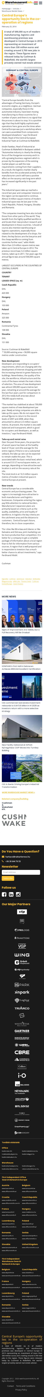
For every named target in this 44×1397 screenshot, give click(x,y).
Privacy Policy (21, 1389)
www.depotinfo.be (8, 1273)
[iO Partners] (22, 1075)
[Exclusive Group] (22, 1099)
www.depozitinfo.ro (8, 1308)
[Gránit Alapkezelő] (22, 962)
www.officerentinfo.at (9, 1191)
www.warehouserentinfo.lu (11, 1299)
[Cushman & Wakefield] (22, 1059)
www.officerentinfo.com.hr (11, 1203)
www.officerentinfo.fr (9, 1215)
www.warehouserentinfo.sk (11, 1323)
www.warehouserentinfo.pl (31, 1299)
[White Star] (22, 1024)
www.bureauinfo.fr (8, 1212)
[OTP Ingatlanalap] (22, 969)
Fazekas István (26, 581)
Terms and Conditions (25, 1386)
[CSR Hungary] (22, 1133)
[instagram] (19, 893)
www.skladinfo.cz (28, 1273)
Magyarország (7, 581)
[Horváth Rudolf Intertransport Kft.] (22, 1038)
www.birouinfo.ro (7, 1236)
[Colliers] (22, 1067)
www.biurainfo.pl (27, 1224)
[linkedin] (12, 893)
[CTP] (22, 911)
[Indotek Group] (22, 976)
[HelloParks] (22, 921)
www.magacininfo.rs (29, 1308)
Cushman (35, 581)
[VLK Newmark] (22, 1092)
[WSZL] (22, 1045)
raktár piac (16, 581)
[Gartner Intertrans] (22, 1031)
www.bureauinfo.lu (8, 1224)
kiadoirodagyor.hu (28, 1154)
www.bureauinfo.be (28, 1188)
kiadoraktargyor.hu (28, 1166)
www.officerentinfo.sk (9, 1250)
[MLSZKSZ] (22, 1106)
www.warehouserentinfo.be (11, 1276)
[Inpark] (22, 992)
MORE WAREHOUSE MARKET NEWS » (18, 792)
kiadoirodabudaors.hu (9, 1157)
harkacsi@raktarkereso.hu (18, 856)
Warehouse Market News (12, 11)
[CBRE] (22, 1052)
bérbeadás (36, 579)
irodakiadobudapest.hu (9, 1154)
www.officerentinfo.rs (29, 1239)
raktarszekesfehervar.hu (30, 1169)
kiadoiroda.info (7, 1151)
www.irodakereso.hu (29, 1212)
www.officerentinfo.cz (29, 1203)
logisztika (5, 579)
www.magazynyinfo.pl (29, 1296)
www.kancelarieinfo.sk (9, 1247)
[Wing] (22, 954)
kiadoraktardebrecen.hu (10, 1169)
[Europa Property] (22, 1127)
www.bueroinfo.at (8, 1188)
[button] (40, 3)
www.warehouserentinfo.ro (11, 1311)
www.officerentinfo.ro (9, 1239)
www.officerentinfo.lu (9, 1227)
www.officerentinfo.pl (29, 1227)
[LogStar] (22, 1000)
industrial (28, 579)
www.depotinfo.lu (8, 1296)
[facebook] (5, 893)
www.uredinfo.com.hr (9, 1200)
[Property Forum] (22, 1120)
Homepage (6, 8)
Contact (10, 1386)
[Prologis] (22, 929)
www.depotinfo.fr (7, 1284)
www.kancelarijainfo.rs (29, 1236)
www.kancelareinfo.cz (29, 1200)
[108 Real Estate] (22, 1084)
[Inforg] (22, 1015)
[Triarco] (22, 1008)
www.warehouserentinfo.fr (11, 1287)
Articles (16, 8)
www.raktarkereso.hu (29, 1284)
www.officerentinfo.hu (29, 1215)
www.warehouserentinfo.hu (31, 1287)
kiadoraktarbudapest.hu (10, 1166)
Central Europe (7, 584)
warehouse (20, 579)
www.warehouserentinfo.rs (31, 1311)
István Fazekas (18, 584)
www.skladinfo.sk (7, 1320)
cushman (12, 579)
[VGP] (22, 945)
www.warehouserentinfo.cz (31, 1276)
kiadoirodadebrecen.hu (30, 1151)
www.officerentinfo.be (29, 1191)
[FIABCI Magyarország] (22, 1113)
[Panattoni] (22, 937)
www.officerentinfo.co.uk (30, 1247)
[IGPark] (22, 985)
